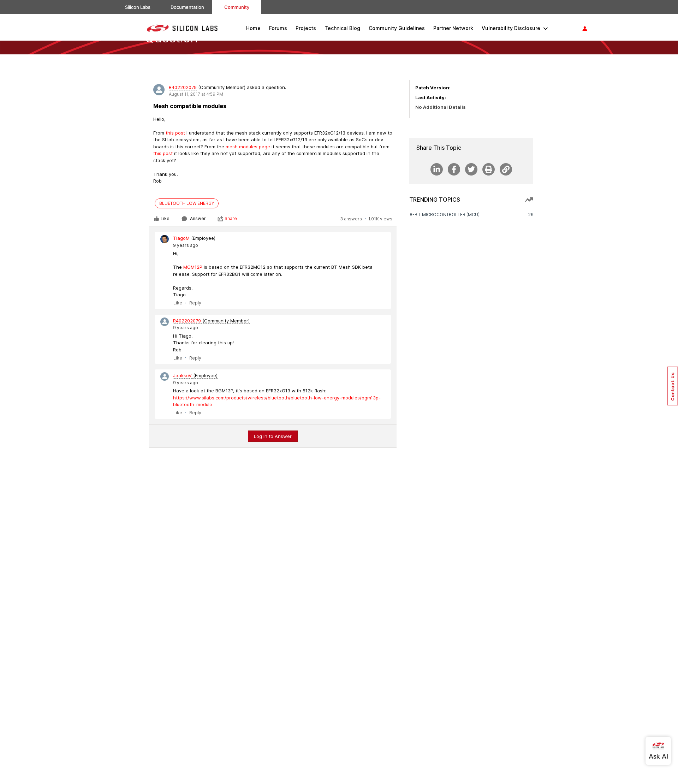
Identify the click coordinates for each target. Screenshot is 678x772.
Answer (198, 218)
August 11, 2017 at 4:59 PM (196, 94)
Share (231, 218)
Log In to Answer (273, 436)
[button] (672, 386)
